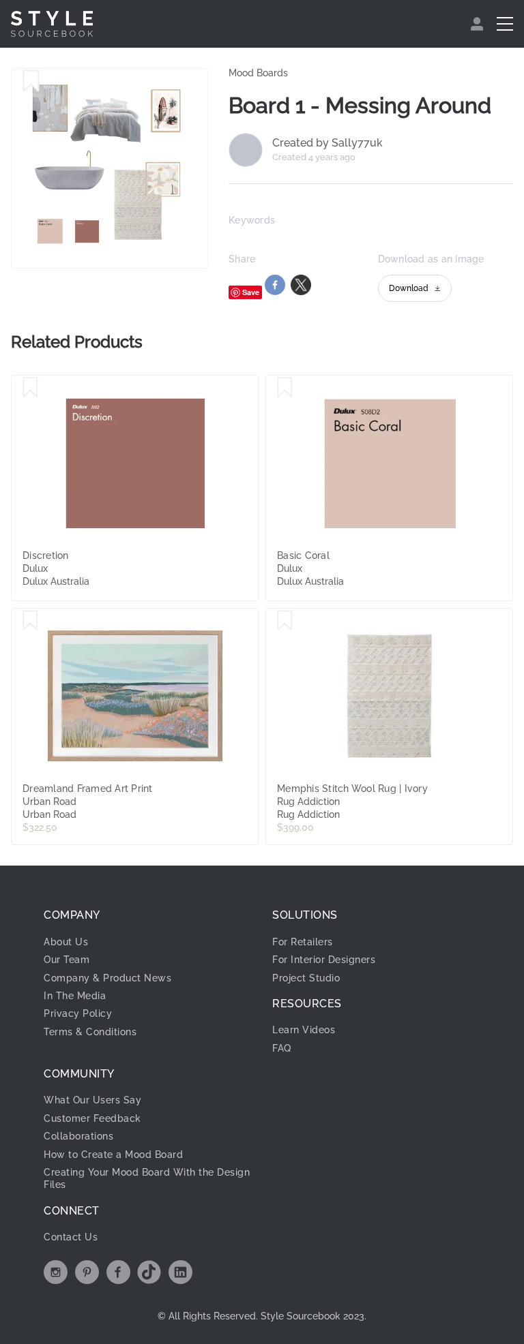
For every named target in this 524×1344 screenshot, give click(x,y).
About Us (66, 941)
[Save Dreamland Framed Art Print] (30, 621)
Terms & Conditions (90, 1031)
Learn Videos (303, 1029)
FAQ (281, 1048)
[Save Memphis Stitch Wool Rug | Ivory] (285, 621)
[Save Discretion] (30, 387)
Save (250, 292)
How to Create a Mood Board (113, 1154)
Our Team (66, 959)
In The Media (75, 995)
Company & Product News (107, 978)
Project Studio (306, 978)
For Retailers (302, 941)
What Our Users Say (92, 1100)
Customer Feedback (92, 1118)
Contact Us (71, 1237)
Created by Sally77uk (327, 143)
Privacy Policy (78, 1013)
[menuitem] (478, 24)
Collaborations (78, 1136)
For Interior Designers (323, 959)
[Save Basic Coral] (285, 387)
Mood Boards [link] (258, 72)
